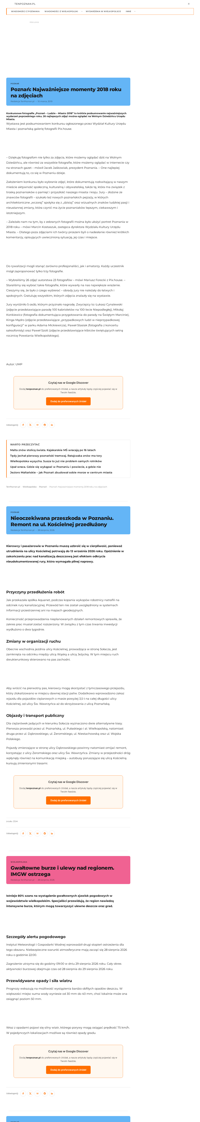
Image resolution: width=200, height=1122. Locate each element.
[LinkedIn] (52, 425)
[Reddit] (45, 425)
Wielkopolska (30, 487)
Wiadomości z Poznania (25, 11)
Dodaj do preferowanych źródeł (68, 401)
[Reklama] (100, 47)
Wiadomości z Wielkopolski (61, 11)
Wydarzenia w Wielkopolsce (103, 11)
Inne (128, 11)
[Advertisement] (68, 143)
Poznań (43, 487)
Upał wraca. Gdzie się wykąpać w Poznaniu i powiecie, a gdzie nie (55, 466)
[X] (30, 425)
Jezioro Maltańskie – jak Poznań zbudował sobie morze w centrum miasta (61, 472)
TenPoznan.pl (13, 487)
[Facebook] (23, 425)
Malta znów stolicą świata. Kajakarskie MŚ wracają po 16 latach (53, 450)
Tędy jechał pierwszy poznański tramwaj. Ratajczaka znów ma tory (56, 455)
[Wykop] (37, 425)
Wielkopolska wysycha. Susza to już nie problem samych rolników (56, 461)
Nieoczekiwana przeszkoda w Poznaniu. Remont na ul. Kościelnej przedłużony (62, 521)
